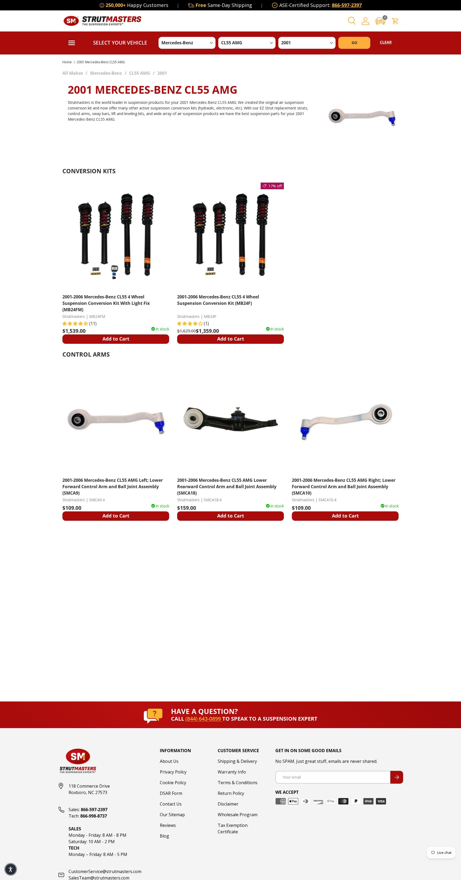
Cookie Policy (173, 783)
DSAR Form (171, 793)
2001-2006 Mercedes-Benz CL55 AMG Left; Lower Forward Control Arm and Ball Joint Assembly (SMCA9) (112, 486)
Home (67, 62)
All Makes (72, 73)
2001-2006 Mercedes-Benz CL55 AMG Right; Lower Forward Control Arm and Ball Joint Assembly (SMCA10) (343, 486)
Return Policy (231, 793)
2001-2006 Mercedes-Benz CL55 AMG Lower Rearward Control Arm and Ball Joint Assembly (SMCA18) (226, 486)
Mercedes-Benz (106, 73)
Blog (164, 836)
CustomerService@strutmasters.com (105, 871)
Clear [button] (386, 42)
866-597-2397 (347, 5)
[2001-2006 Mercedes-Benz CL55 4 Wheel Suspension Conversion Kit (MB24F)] (230, 236)
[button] (380, 21)
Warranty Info (232, 772)
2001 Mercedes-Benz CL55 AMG (101, 62)
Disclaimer (228, 804)
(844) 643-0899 (203, 718)
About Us (169, 761)
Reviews (168, 825)
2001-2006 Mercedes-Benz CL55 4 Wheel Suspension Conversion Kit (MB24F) (218, 300)
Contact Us (171, 804)
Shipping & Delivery (237, 761)
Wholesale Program (237, 815)
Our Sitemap (172, 815)
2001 (162, 73)
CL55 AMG (139, 73)
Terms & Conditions (237, 783)
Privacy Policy (173, 772)
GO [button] (354, 42)
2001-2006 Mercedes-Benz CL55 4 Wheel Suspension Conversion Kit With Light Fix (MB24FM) (106, 303)
